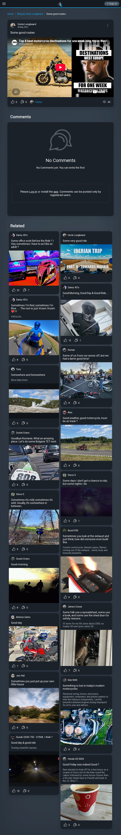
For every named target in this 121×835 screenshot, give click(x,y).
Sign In (113, 4)
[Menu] (108, 25)
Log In (33, 191)
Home (10, 14)
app (56, 191)
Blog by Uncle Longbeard (30, 14)
